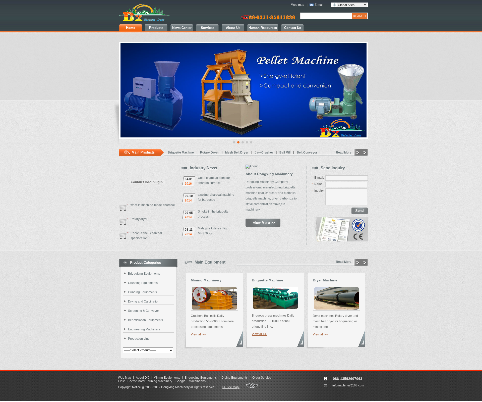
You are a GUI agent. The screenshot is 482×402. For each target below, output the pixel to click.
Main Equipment (210, 262)
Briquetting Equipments (144, 273)
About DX (143, 377)
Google (180, 381)
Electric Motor (136, 381)
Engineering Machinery (144, 329)
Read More (343, 152)
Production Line (139, 338)
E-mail (319, 5)
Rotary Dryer (210, 152)
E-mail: (318, 177)
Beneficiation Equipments (145, 320)
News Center (182, 28)
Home (130, 28)
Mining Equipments (167, 377)
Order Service (261, 377)
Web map (297, 5)
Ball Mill (285, 152)
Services (207, 28)
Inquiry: (318, 190)
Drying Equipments (234, 377)
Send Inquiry (333, 168)
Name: (317, 184)
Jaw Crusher (264, 152)
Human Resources (263, 28)
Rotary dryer (139, 219)
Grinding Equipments (142, 292)
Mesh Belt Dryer (237, 152)
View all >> (198, 334)
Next (363, 92)
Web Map (124, 377)
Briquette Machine (181, 152)
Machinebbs (197, 381)
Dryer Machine (325, 280)
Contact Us (292, 28)
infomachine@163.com (348, 385)
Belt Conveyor (307, 152)
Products (156, 28)
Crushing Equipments (143, 283)
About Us (233, 28)
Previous (124, 92)
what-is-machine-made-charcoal (153, 205)
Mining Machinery (206, 280)
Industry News (203, 168)
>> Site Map (230, 387)
